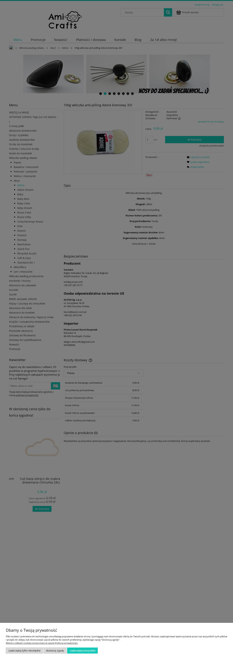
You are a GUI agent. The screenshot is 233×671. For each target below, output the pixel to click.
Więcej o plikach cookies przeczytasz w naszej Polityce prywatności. (42, 643)
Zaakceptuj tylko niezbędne (24, 650)
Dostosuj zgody (55, 650)
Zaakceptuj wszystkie (82, 650)
